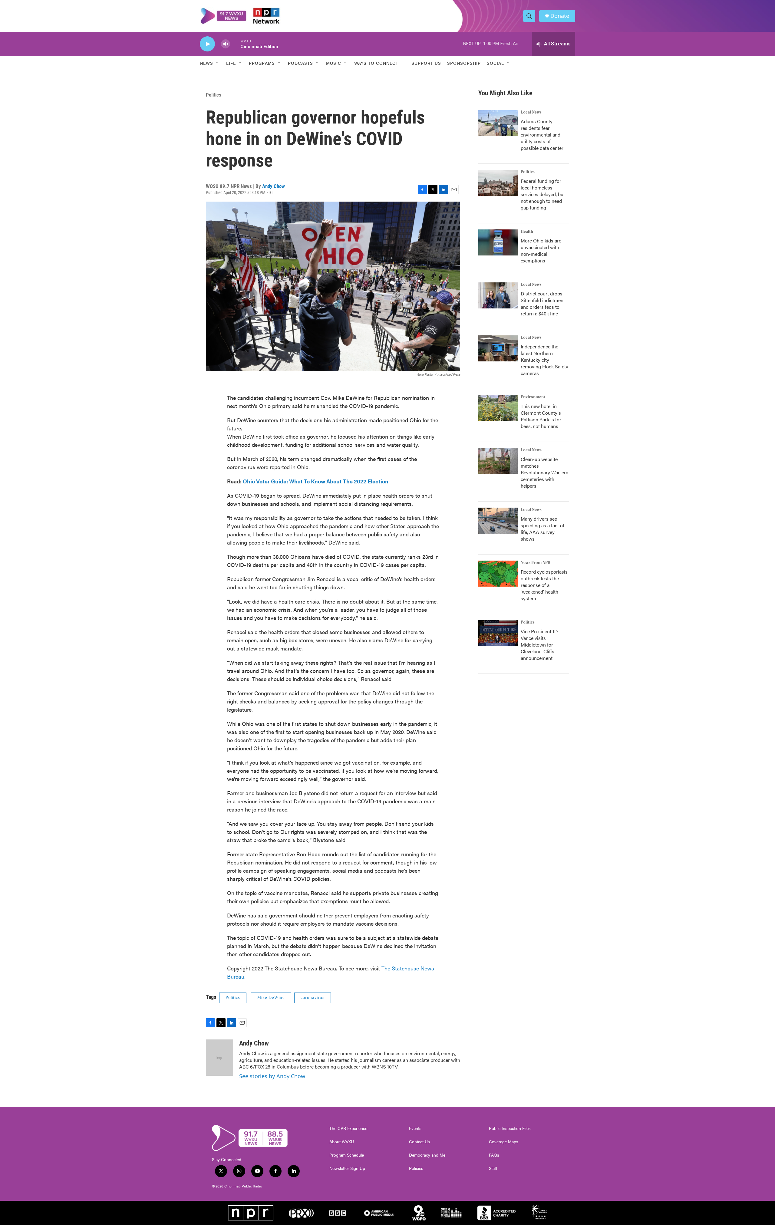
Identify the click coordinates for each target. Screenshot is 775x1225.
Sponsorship (464, 63)
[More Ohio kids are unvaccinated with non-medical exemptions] (498, 242)
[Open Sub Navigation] (217, 63)
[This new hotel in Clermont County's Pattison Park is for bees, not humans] (498, 408)
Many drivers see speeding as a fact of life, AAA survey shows (542, 528)
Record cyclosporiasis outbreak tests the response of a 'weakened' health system (544, 585)
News (206, 63)
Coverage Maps (503, 1141)
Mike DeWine (271, 997)
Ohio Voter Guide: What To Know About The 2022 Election (315, 481)
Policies (416, 1168)
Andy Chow (273, 186)
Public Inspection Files (510, 1128)
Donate (559, 16)
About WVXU (341, 1141)
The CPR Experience (348, 1128)
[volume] (225, 44)
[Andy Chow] (219, 1057)
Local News (531, 112)
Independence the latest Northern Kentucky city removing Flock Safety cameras (544, 360)
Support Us (426, 63)
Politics (213, 95)
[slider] (235, 44)
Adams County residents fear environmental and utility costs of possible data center (542, 134)
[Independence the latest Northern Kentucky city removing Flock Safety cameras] (498, 348)
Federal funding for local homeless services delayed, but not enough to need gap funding (543, 194)
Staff (493, 1168)
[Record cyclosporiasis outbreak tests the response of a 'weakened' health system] (498, 574)
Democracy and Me (427, 1155)
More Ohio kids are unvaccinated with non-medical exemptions (541, 250)
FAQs (494, 1155)
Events (415, 1128)
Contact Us (419, 1141)
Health (527, 231)
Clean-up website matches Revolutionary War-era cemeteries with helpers (544, 472)
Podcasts (300, 63)
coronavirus (313, 997)
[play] (207, 44)
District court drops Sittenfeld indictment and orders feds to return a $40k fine (543, 303)
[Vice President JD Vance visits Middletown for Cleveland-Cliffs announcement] (498, 633)
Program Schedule (346, 1155)
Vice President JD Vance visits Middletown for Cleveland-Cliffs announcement (539, 644)
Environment (533, 397)
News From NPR (535, 562)
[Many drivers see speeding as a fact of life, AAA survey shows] (498, 521)
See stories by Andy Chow (272, 1076)
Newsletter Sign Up (347, 1168)
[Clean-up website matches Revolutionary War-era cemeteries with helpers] (498, 461)
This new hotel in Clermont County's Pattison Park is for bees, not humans (541, 416)
